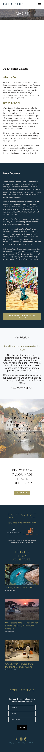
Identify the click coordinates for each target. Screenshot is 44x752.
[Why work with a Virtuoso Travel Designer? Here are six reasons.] (22, 650)
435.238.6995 (12, 522)
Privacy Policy (21, 743)
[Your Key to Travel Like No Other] (22, 574)
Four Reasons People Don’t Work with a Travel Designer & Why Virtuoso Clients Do (21, 626)
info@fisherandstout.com (27, 522)
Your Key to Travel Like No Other (19, 588)
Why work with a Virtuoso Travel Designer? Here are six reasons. (19, 665)
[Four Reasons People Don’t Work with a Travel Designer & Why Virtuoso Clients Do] (22, 609)
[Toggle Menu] (39, 4)
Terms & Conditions (30, 743)
